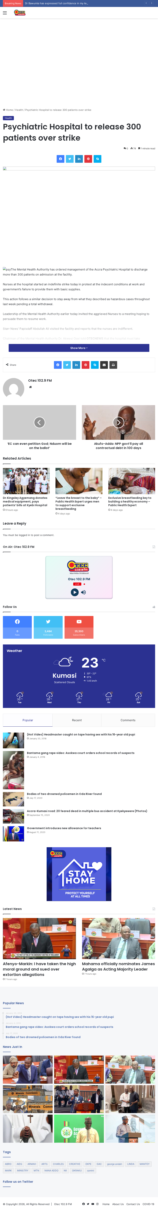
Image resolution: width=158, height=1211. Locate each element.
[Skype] (97, 159)
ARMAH (32, 1164)
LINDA (130, 1164)
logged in (24, 535)
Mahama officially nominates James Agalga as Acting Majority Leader (118, 966)
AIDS (19, 1164)
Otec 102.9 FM (40, 380)
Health (19, 109)
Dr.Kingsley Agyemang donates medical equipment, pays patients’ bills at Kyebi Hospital (25, 501)
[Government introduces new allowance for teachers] (13, 833)
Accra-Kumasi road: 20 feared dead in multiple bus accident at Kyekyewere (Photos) (87, 811)
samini (90, 1170)
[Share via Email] (104, 365)
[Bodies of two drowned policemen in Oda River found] (13, 799)
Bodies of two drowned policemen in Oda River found (64, 794)
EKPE (88, 1164)
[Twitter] (70, 159)
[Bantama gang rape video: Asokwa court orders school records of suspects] (13, 770)
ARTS (44, 1164)
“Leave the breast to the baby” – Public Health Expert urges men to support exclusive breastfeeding (78, 503)
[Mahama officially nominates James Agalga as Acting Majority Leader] (118, 938)
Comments (128, 720)
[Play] (75, 592)
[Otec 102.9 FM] (31, 13)
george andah (114, 1164)
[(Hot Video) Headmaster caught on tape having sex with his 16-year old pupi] (13, 741)
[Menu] (5, 14)
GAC (99, 1164)
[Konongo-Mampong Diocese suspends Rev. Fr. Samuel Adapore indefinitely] (28, 1129)
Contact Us (133, 1204)
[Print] (113, 365)
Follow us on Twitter (18, 1182)
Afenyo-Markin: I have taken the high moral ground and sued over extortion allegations (39, 969)
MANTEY (145, 1164)
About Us (118, 1204)
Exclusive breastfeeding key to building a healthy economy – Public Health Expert (129, 501)
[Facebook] (60, 159)
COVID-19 (148, 1204)
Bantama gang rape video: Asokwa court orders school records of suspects (80, 753)
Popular (28, 720)
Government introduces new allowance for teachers (64, 828)
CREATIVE (74, 1164)
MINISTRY (22, 1170)
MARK (8, 1170)
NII (65, 1170)
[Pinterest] (88, 159)
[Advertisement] (79, 79)
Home (9, 109)
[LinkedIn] (79, 159)
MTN (36, 1170)
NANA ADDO (51, 1170)
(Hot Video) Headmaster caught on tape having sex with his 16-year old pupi (81, 734)
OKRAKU (77, 1170)
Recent (77, 720)
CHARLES (58, 1164)
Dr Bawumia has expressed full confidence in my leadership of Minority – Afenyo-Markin (78, 3)
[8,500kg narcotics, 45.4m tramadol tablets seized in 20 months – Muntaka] (79, 1129)
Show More (78, 348)
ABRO (8, 1164)
